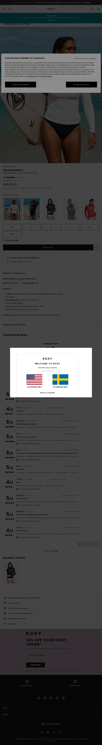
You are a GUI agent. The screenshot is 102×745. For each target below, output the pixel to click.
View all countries (47, 393)
